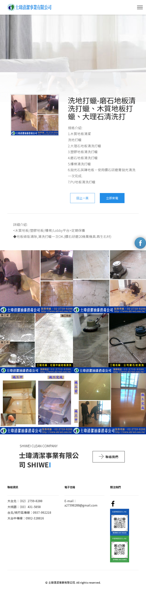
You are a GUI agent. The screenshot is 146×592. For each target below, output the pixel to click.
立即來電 (112, 198)
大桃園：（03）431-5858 (24, 506)
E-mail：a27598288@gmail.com (81, 503)
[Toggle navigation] (140, 7)
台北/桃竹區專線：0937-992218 (29, 512)
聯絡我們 (112, 456)
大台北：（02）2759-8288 (24, 501)
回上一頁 (82, 198)
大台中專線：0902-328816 (25, 518)
